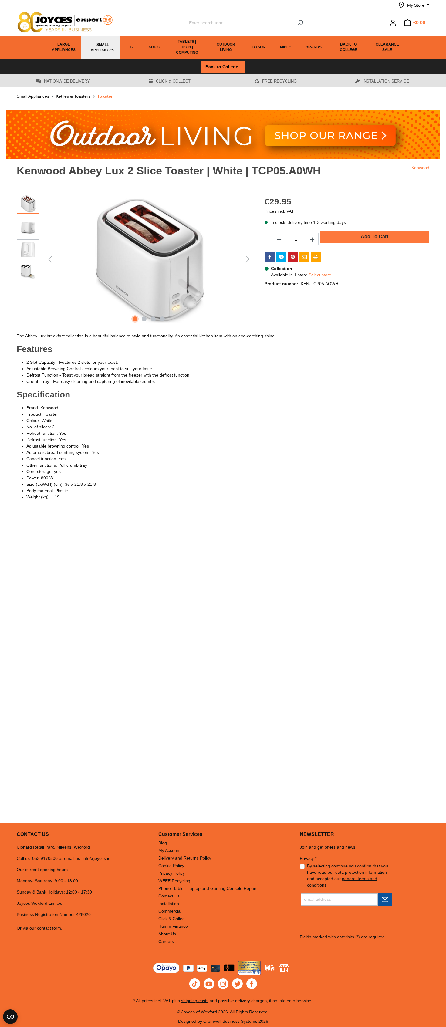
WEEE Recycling (174, 880)
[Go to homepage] (62, 22)
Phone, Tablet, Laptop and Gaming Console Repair (207, 888)
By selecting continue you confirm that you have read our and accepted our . (347, 875)
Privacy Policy (171, 873)
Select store (320, 274)
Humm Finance (173, 926)
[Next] (247, 259)
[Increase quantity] (312, 239)
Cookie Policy (171, 865)
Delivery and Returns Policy (184, 858)
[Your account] (393, 23)
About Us (167, 933)
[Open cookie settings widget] (10, 1016)
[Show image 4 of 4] (162, 318)
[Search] (300, 23)
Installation (168, 903)
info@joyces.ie (96, 858)
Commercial (169, 911)
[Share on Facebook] (270, 257)
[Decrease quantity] (279, 239)
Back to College (223, 66)
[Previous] (50, 259)
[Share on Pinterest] (293, 257)
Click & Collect (172, 918)
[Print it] (316, 257)
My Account (169, 850)
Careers (166, 941)
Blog (162, 842)
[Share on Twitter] (281, 257)
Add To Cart (374, 236)
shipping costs (194, 1000)
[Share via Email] (304, 257)
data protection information (361, 872)
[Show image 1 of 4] (135, 318)
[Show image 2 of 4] (144, 318)
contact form (49, 928)
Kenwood (420, 167)
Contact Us (169, 896)
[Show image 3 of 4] (153, 318)
